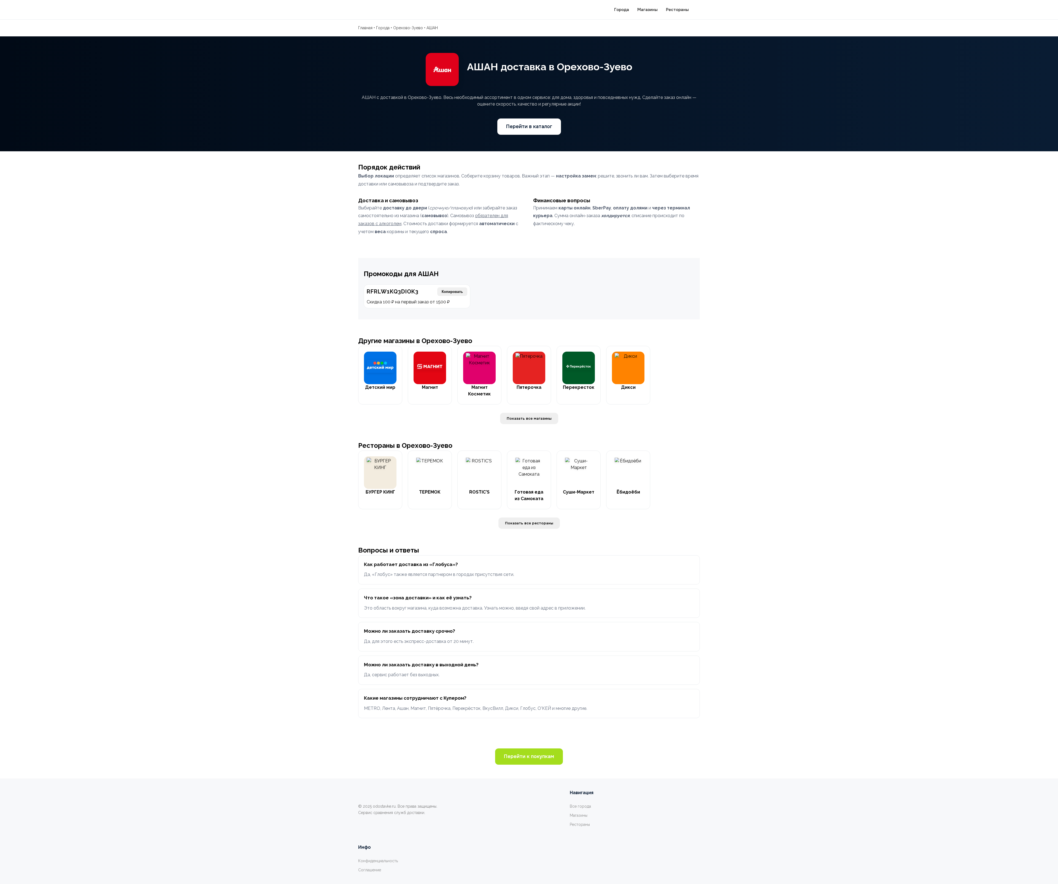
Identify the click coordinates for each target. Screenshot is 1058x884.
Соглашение (369, 870)
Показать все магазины (529, 418)
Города (621, 9)
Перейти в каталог (529, 126)
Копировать (452, 292)
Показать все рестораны (529, 523)
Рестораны (677, 9)
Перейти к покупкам (529, 756)
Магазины (647, 9)
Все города (580, 806)
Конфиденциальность (378, 861)
